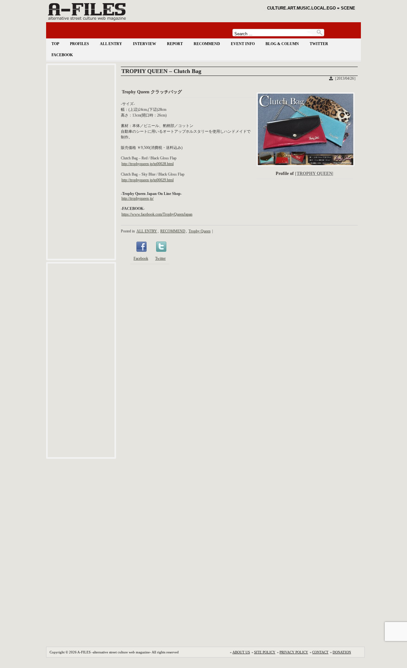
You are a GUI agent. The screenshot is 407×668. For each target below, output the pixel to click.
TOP (55, 44)
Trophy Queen (199, 231)
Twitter (160, 258)
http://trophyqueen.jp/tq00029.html (147, 180)
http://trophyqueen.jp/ (137, 198)
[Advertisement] (81, 162)
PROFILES (79, 44)
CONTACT (320, 652)
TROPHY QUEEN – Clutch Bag (161, 71)
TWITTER (319, 44)
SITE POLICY (264, 652)
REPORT (175, 44)
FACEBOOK (62, 55)
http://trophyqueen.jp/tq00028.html (147, 164)
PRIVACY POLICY (293, 652)
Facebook (141, 258)
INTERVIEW (144, 44)
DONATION (342, 652)
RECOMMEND (207, 44)
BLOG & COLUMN (282, 44)
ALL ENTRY (111, 44)
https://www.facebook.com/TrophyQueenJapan (156, 214)
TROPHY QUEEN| (315, 173)
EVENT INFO (243, 44)
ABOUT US (241, 652)
